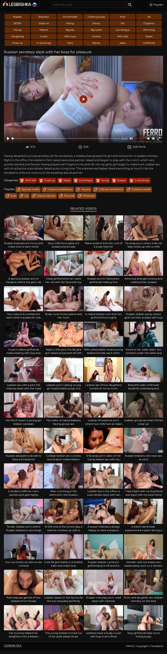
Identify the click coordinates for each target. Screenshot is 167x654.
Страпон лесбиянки (60, 189)
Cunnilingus (122, 29)
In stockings (44, 42)
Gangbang (17, 36)
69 (149, 16)
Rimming (149, 29)
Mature (43, 29)
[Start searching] (129, 5)
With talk (122, 36)
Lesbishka (20, 4)
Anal (122, 16)
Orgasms (149, 23)
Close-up (17, 42)
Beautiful (43, 16)
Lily (26, 195)
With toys (70, 36)
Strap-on (43, 23)
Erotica (96, 36)
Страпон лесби (141, 189)
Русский (68, 195)
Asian (123, 42)
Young (17, 29)
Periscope (88, 195)
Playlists (158, 4)
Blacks (96, 42)
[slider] (66, 138)
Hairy (70, 42)
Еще (13, 195)
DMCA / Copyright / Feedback (144, 646)
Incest (43, 36)
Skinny (96, 23)
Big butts (96, 29)
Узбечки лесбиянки (110, 189)
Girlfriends (149, 42)
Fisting (70, 23)
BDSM (17, 23)
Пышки (85, 189)
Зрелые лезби (30, 189)
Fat (122, 23)
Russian (17, 16)
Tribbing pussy (96, 16)
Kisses (148, 36)
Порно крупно (46, 195)
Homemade (70, 16)
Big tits (70, 29)
